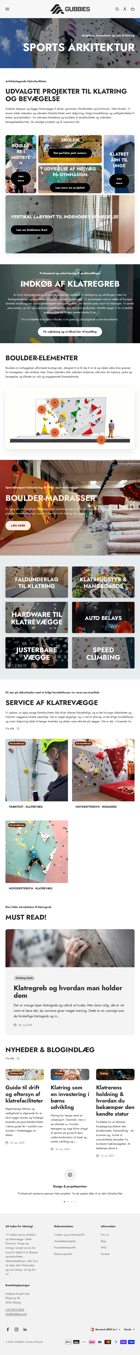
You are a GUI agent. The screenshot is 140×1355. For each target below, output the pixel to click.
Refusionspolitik (63, 1254)
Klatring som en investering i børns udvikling (70, 1097)
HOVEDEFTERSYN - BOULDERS (96, 807)
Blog (103, 1241)
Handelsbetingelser (65, 1241)
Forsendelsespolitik (65, 1247)
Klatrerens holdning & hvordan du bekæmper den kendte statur (115, 1101)
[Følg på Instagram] (16, 1329)
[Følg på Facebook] (7, 1329)
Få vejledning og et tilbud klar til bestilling (70, 332)
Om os (105, 1235)
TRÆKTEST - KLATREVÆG (26, 807)
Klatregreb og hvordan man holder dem (68, 991)
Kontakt (105, 1254)
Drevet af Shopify (34, 1342)
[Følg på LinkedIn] (25, 1329)
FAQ (103, 1247)
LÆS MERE (18, 526)
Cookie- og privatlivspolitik (69, 1235)
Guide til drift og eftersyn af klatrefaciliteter (24, 1094)
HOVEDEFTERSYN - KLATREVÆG (30, 888)
